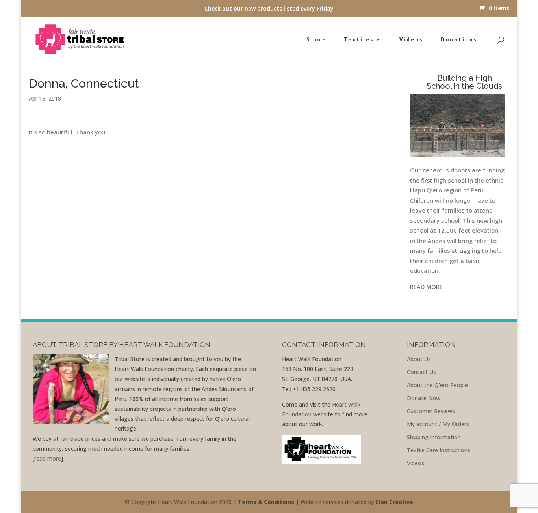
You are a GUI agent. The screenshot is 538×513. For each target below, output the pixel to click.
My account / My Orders (438, 424)
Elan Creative (394, 502)
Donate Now (423, 398)
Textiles (359, 40)
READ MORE (426, 287)
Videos (411, 40)
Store (316, 40)
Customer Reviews (431, 411)
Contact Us (421, 372)
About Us (419, 359)
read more (47, 458)
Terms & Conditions (266, 502)
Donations (459, 40)
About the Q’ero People (437, 385)
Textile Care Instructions (438, 450)
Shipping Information (434, 437)
